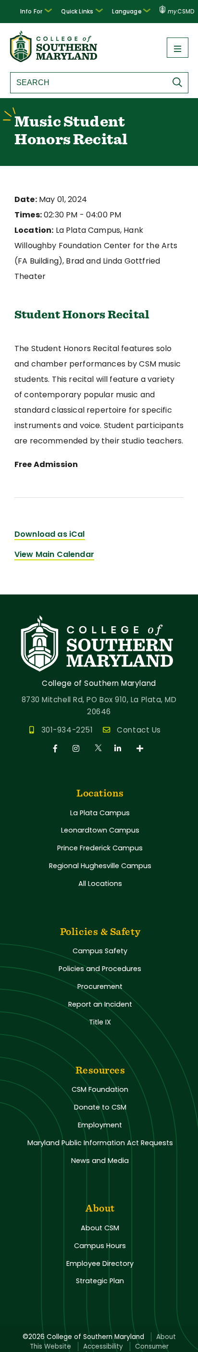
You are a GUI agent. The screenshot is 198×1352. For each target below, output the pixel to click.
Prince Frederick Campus (100, 848)
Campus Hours (100, 1246)
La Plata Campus (100, 813)
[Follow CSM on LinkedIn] (119, 748)
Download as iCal (49, 534)
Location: (33, 230)
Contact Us (139, 730)
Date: (25, 199)
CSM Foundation (100, 1089)
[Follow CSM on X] (99, 748)
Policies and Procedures (100, 968)
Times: (28, 214)
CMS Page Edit (27, 586)
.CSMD (181, 11)
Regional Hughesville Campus (100, 866)
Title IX (100, 1022)
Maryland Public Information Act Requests (100, 1143)
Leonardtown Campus (100, 830)
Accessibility (103, 1346)
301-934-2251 (67, 730)
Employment (100, 1125)
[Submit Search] (180, 82)
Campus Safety (100, 951)
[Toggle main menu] (177, 48)
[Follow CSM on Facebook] (57, 748)
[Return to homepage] (54, 59)
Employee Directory (100, 1263)
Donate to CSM (100, 1107)
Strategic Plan (100, 1281)
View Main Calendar (54, 554)
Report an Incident (100, 1004)
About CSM (100, 1228)
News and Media (100, 1160)
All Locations (100, 883)
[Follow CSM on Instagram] (77, 748)
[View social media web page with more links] (140, 748)
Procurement (100, 986)
